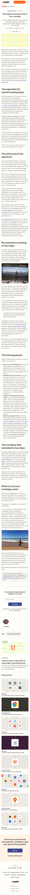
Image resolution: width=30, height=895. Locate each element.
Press (22, 872)
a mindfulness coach (9, 219)
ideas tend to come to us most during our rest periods (15, 423)
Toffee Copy (13, 493)
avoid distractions (21, 324)
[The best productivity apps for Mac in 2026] (15, 743)
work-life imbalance (7, 210)
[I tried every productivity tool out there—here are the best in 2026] (15, 781)
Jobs (26, 872)
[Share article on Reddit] (16, 31)
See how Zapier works (15, 855)
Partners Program (15, 877)
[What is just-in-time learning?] (15, 800)
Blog (5, 6)
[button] (15, 604)
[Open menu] (27, 2)
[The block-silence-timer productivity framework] (15, 762)
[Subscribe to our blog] (20, 868)
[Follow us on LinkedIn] (12, 868)
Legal (12, 891)
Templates (13, 874)
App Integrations (21, 874)
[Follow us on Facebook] (9, 868)
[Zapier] (6, 2)
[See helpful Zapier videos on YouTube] (18, 868)
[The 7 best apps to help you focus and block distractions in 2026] (15, 685)
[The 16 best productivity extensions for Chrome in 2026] (15, 704)
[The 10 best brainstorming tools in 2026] (15, 819)
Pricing (4, 872)
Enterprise (7, 874)
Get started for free (20, 2)
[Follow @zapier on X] (15, 868)
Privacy (17, 891)
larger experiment (13, 116)
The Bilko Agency (7, 576)
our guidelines (15, 578)
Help (8, 872)
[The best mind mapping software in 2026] (15, 723)
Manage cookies (15, 888)
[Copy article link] (19, 31)
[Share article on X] (11, 31)
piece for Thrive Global (10, 105)
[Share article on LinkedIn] (13, 31)
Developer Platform (15, 872)
